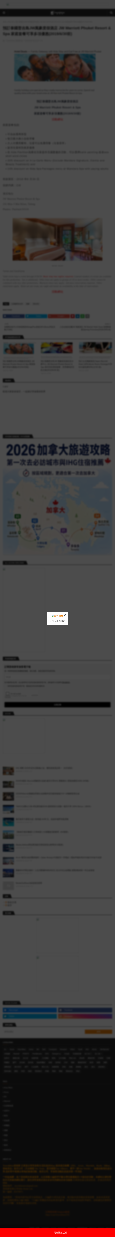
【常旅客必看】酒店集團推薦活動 (60, 1232)
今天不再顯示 (58, 621)
